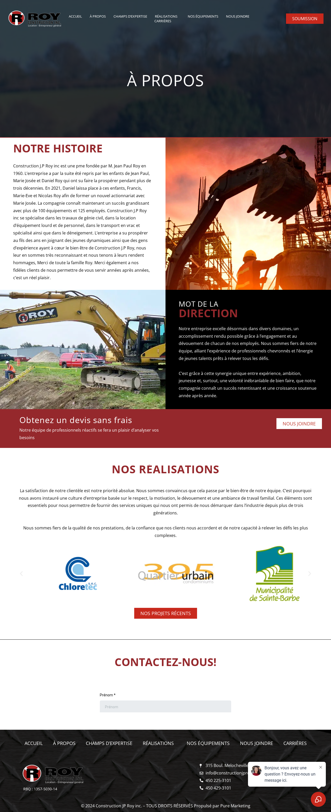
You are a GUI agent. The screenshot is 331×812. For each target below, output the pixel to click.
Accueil (75, 16)
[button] (21, 573)
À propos (98, 16)
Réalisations (166, 16)
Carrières (162, 21)
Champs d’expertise (130, 16)
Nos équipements (203, 16)
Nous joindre (237, 16)
